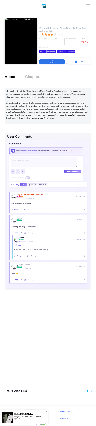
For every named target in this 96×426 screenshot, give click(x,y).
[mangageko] (47, 5)
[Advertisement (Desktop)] (48, 340)
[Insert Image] (23, 171)
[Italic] (18, 171)
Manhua (71, 51)
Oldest (43, 185)
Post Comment (73, 171)
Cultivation (62, 51)
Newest (33, 185)
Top (24, 185)
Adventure (51, 51)
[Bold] (13, 171)
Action (42, 51)
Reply (16, 209)
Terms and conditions (67, 415)
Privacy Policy (65, 411)
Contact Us (64, 419)
